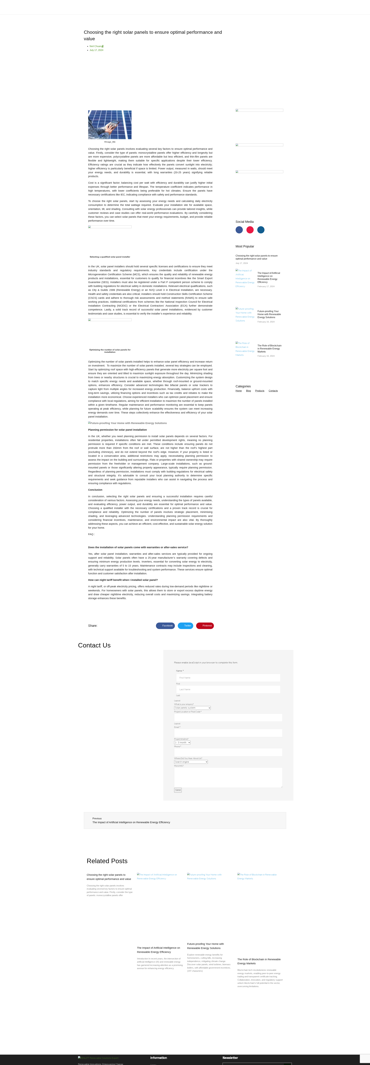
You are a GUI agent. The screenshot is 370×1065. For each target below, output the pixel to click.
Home (239, 391)
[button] (165, 626)
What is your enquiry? (184, 704)
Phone (177, 746)
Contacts (273, 391)
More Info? (178, 765)
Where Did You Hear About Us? (188, 758)
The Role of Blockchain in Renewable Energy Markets (270, 348)
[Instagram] (260, 229)
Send (178, 790)
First (178, 683)
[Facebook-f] (239, 229)
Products (259, 391)
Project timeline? (181, 739)
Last (178, 695)
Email (177, 727)
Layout (177, 700)
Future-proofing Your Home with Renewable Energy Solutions (269, 314)
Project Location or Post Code (187, 711)
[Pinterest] (250, 229)
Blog (248, 391)
